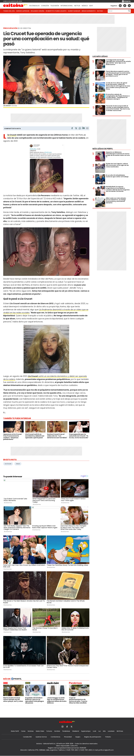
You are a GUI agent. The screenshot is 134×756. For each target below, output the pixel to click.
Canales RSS (27, 737)
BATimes (120, 731)
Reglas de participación (92, 737)
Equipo (78, 737)
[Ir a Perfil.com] (126, 2)
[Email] (87, 128)
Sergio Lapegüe (22, 11)
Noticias (31, 731)
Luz (99, 731)
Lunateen (111, 731)
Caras (23, 731)
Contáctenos (55, 737)
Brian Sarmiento (89, 11)
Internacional (67, 6)
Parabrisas (66, 731)
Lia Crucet (8, 464)
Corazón (45, 6)
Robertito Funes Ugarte (56, 11)
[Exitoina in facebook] (124, 5)
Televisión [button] (54, 6)
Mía (104, 731)
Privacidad (68, 737)
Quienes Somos (41, 737)
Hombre (57, 731)
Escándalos (34, 6)
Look (94, 731)
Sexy (91, 6)
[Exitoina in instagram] (120, 5)
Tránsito (108, 737)
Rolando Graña (37, 11)
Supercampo (86, 731)
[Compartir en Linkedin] (83, 128)
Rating (100, 11)
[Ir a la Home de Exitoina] (15, 6)
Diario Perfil (15, 731)
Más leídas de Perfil (103, 148)
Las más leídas (100, 56)
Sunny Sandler (74, 11)
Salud (18, 464)
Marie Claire (40, 731)
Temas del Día (9, 11)
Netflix (77, 6)
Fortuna (49, 731)
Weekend (75, 731)
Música (85, 6)
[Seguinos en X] (129, 5)
